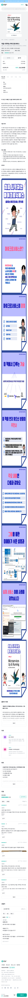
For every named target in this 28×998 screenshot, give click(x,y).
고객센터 (3, 964)
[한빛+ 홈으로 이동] (4, 4)
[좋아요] (14, 995)
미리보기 (15, 35)
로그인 (22, 4)
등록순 (22, 909)
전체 (2, 39)
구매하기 (22, 995)
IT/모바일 (6, 39)
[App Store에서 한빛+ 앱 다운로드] (15, 988)
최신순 (23, 801)
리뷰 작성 (24, 796)
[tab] (8, 58)
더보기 (14, 723)
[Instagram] (2, 988)
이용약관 (18, 964)
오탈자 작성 (7, 909)
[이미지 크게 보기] (14, 23)
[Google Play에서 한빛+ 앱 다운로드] (18, 988)
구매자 (8, 801)
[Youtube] (5, 988)
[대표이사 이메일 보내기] (13, 970)
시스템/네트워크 (11, 39)
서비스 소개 (13, 964)
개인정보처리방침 (4, 967)
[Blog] (11, 988)
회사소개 (8, 964)
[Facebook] (8, 988)
